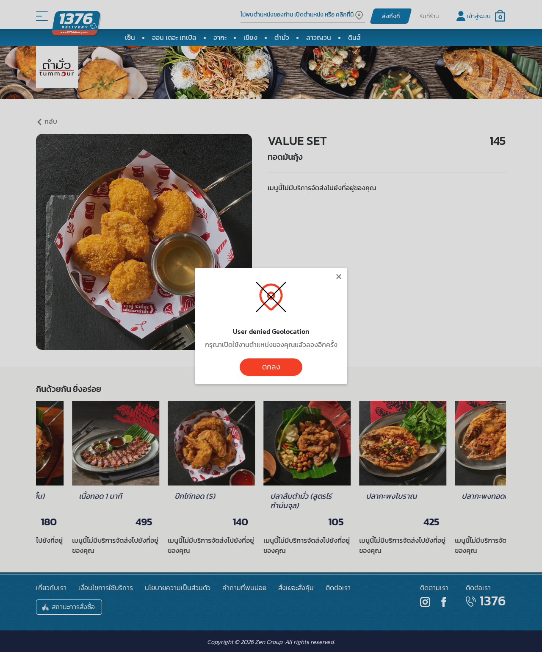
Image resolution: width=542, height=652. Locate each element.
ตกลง (271, 366)
